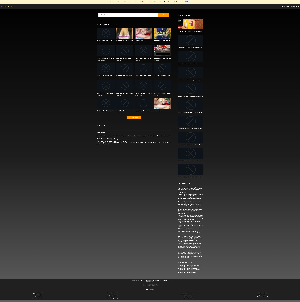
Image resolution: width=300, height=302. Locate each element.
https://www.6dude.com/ (37, 295)
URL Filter (162, 280)
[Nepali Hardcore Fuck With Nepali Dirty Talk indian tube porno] (162, 90)
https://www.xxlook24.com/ (112, 297)
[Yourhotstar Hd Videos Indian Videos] (124, 73)
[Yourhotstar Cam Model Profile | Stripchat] (124, 38)
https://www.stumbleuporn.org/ (262, 296)
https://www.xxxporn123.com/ (112, 295)
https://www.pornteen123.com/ (187, 296)
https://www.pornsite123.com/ (37, 297)
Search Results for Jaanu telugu (123, 58)
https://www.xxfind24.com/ (112, 296)
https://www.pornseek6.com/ (187, 295)
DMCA (283, 6)
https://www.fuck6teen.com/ (187, 293)
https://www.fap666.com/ (37, 296)
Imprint (288, 6)
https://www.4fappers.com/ (38, 292)
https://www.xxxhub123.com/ (112, 294)
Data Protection (156, 280)
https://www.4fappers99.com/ (37, 293)
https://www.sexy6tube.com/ (187, 292)
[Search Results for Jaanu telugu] (124, 55)
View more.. (134, 117)
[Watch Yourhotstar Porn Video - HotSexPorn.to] (162, 73)
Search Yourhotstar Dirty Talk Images (187, 272)
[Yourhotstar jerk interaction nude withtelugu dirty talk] (143, 108)
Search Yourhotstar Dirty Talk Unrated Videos (189, 265)
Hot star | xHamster (139, 40)
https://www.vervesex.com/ (113, 292)
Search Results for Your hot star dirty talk (106, 93)
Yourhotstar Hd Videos (121, 110)
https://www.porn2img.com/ (262, 293)
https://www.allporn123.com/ (187, 297)
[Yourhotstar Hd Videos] (124, 108)
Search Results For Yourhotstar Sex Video (107, 75)
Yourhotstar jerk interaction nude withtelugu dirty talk (147, 110)
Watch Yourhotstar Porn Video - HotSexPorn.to (164, 75)
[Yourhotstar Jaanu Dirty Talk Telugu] (106, 38)
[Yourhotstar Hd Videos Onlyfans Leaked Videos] (143, 90)
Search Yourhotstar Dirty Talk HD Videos (188, 268)
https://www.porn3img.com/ (262, 294)
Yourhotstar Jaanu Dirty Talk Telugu (105, 40)
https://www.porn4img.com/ (262, 295)
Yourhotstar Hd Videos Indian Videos (124, 75)
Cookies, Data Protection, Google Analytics (174, 1)
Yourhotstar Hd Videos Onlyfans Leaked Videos (146, 93)
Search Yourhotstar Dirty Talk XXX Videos (188, 267)
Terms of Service (295, 6)
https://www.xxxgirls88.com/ (112, 298)
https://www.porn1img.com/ (262, 292)
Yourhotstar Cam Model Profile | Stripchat (125, 40)
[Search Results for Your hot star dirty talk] (106, 90)
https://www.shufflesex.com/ (37, 298)
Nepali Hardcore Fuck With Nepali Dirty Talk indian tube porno (168, 93)
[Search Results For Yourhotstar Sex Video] (106, 73)
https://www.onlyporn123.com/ (187, 298)
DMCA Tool (167, 280)
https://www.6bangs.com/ (37, 294)
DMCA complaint (105, 143)
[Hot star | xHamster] (143, 38)
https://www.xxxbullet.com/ (113, 293)
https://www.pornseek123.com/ (187, 294)
